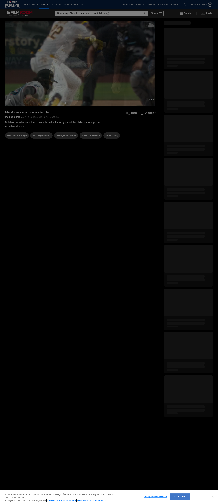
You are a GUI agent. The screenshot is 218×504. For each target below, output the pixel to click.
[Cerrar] (212, 496)
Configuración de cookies (155, 496)
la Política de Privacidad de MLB (61, 500)
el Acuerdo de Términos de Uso (92, 500)
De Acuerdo (179, 496)
